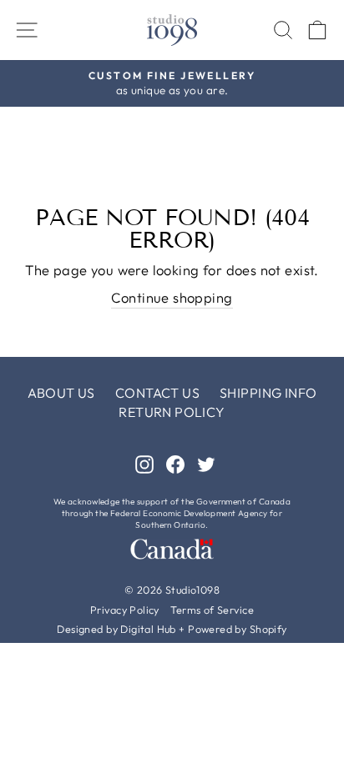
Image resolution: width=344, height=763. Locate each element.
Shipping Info (268, 392)
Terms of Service (212, 609)
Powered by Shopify (237, 628)
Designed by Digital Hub (116, 628)
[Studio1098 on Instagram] (144, 463)
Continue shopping (171, 297)
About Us (61, 392)
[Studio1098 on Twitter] (206, 463)
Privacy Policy (124, 609)
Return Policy (172, 412)
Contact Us (157, 392)
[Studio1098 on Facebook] (175, 463)
